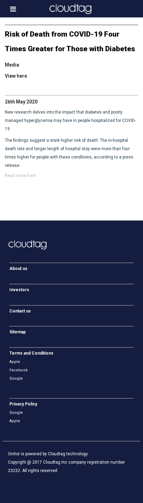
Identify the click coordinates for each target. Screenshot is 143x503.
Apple (14, 361)
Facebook (18, 370)
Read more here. (21, 175)
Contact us (20, 311)
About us (18, 268)
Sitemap (17, 332)
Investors (19, 289)
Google (16, 378)
